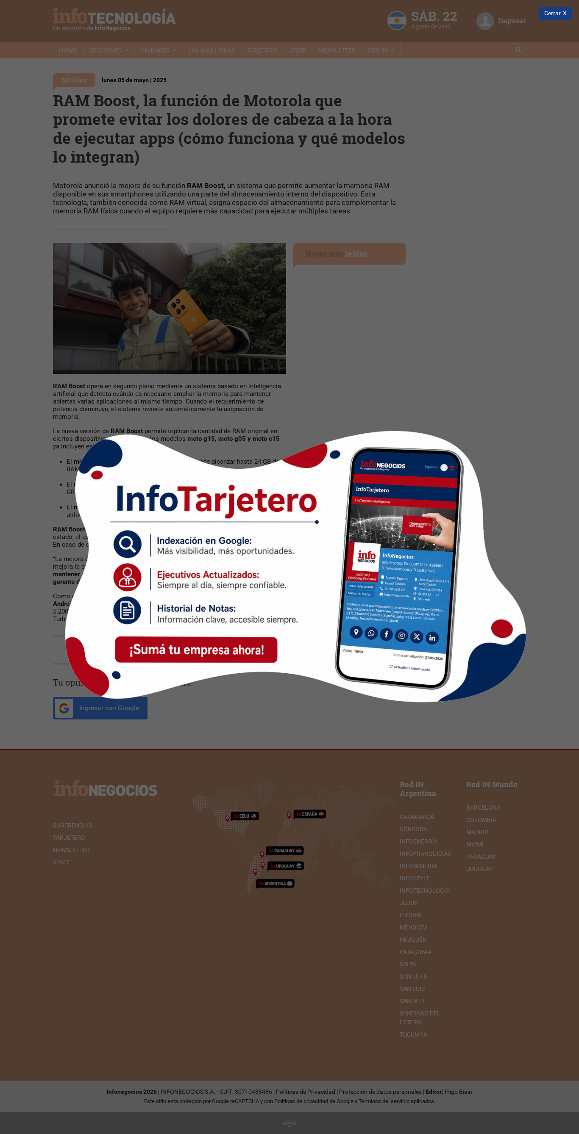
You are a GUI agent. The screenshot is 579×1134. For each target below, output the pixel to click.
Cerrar (552, 13)
